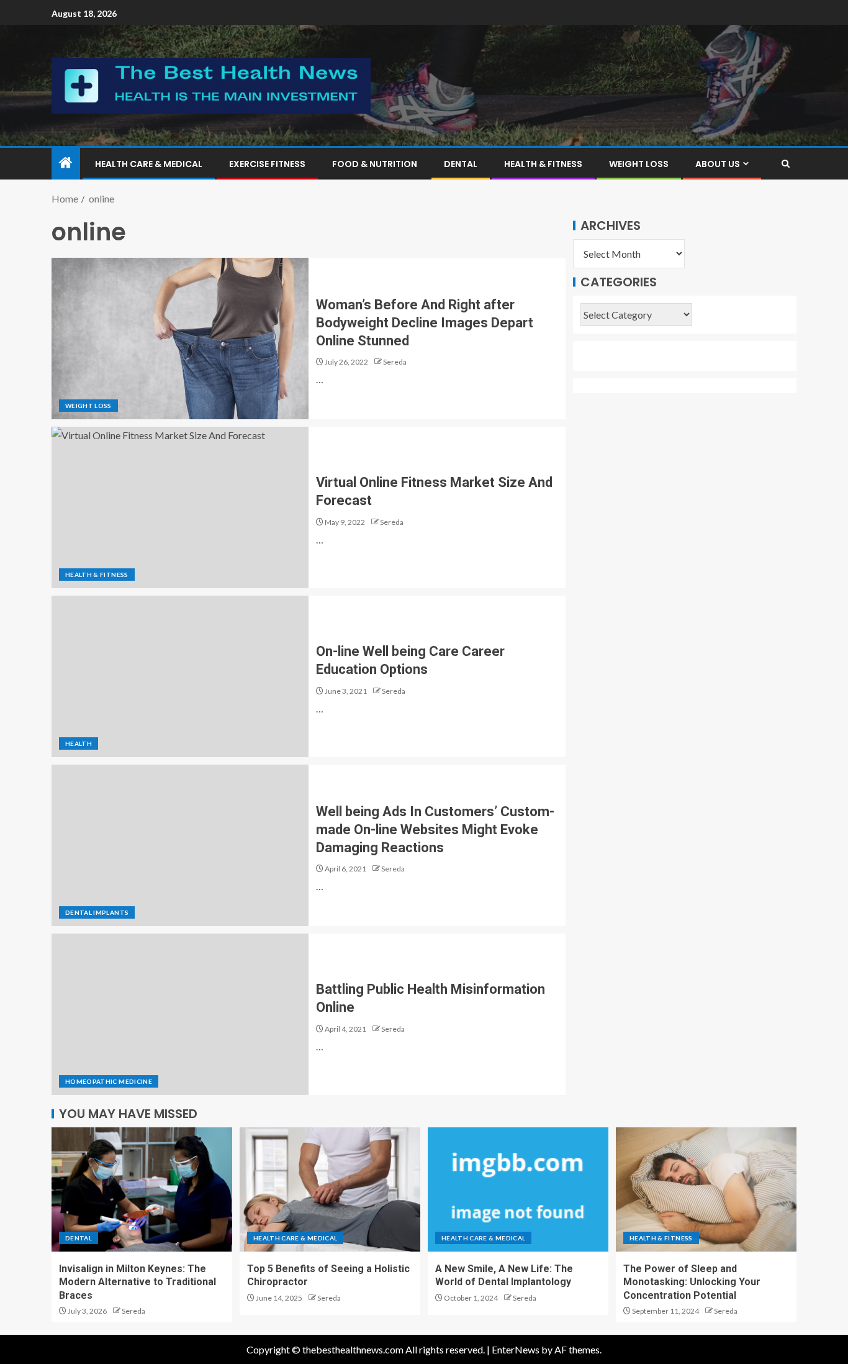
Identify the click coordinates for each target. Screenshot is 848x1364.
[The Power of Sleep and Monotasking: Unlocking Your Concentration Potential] (706, 1189)
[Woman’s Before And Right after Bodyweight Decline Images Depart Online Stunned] (180, 338)
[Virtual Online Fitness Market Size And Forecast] (180, 507)
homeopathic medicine (108, 1081)
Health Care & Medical (148, 164)
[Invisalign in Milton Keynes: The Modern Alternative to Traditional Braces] (142, 1189)
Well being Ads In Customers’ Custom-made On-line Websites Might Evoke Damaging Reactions (435, 830)
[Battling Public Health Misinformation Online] (180, 1014)
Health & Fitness (543, 164)
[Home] (66, 163)
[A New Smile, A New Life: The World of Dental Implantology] (518, 1189)
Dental (460, 164)
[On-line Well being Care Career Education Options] (180, 676)
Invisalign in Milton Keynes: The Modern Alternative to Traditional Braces (137, 1282)
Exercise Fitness (267, 164)
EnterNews (515, 1349)
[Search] (785, 164)
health (78, 743)
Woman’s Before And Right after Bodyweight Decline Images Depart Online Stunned (424, 323)
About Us (717, 164)
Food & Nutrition (374, 164)
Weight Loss (639, 164)
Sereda (395, 361)
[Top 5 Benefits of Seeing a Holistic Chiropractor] (330, 1189)
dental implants (97, 912)
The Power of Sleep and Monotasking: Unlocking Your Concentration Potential (691, 1282)
